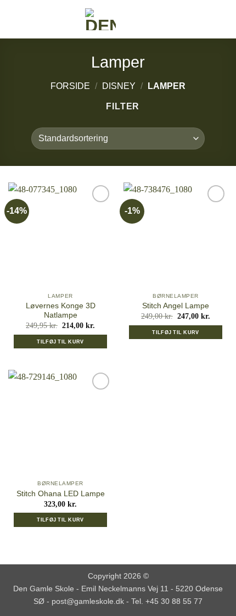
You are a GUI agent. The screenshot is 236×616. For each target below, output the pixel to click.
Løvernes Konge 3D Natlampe (60, 311)
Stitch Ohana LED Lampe (60, 494)
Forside (70, 86)
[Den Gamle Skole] (100, 19)
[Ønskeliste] (184, 19)
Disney (119, 86)
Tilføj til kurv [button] (60, 342)
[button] (14, 18)
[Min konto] (203, 19)
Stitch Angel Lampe (175, 306)
